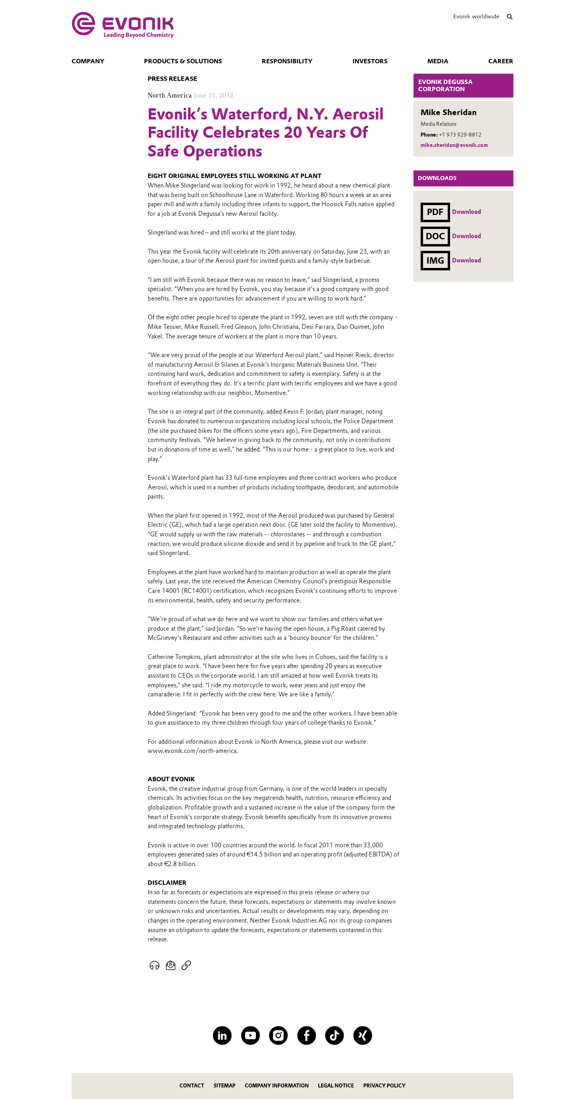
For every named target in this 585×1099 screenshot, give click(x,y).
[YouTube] (250, 1035)
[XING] (362, 1035)
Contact (191, 1086)
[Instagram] (278, 1035)
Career (500, 61)
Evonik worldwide (476, 16)
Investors (370, 61)
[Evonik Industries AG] (123, 25)
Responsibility (287, 61)
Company (88, 61)
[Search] (509, 16)
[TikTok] (334, 1035)
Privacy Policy (384, 1086)
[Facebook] (306, 1035)
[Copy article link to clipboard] (186, 965)
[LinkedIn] (222, 1035)
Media (437, 61)
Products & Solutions (183, 61)
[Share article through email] (171, 965)
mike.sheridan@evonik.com (454, 145)
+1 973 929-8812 (460, 135)
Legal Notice (336, 1086)
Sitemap (225, 1086)
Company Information (277, 1086)
